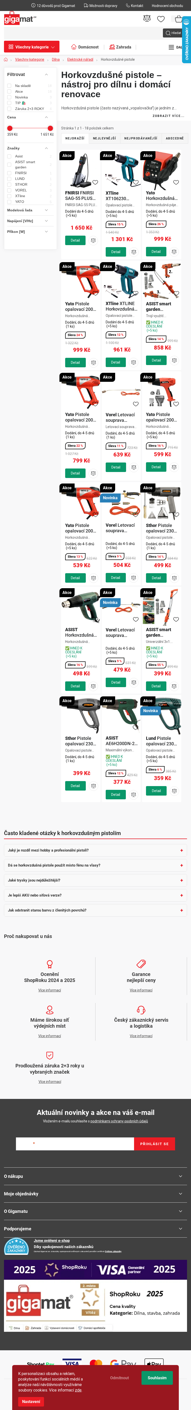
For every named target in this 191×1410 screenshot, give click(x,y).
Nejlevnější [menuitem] (104, 138)
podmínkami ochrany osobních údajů (119, 1121)
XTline (33, 196)
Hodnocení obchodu (167, 6)
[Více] (177, 47)
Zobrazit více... (169, 116)
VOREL (33, 190)
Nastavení (31, 1401)
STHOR (33, 184)
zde (78, 1390)
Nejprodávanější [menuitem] (141, 138)
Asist (33, 156)
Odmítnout (119, 1378)
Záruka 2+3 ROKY (33, 109)
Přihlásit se (154, 1144)
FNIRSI (33, 173)
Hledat (176, 33)
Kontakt (137, 6)
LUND (33, 179)
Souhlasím (157, 1378)
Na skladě (33, 86)
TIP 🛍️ (33, 103)
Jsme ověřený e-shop (52, 1240)
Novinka (33, 97)
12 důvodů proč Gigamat (56, 6)
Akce (33, 91)
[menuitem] (34, 47)
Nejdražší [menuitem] (75, 138)
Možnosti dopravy (103, 6)
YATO (33, 202)
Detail (75, 240)
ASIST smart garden (33, 164)
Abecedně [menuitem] (175, 138)
